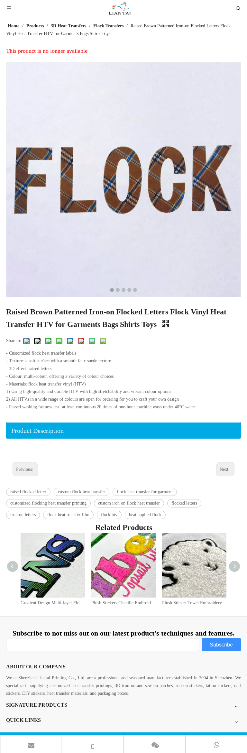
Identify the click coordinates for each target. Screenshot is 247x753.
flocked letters (184, 503)
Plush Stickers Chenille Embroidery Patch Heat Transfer (123, 602)
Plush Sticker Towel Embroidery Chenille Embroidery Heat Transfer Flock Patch (194, 602)
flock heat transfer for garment (145, 491)
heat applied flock (145, 514)
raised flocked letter (28, 491)
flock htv (109, 514)
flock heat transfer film (68, 514)
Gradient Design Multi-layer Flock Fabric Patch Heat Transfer (53, 602)
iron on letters (23, 514)
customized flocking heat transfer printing (48, 503)
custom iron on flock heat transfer (129, 503)
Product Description (37, 430)
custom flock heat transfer (81, 491)
